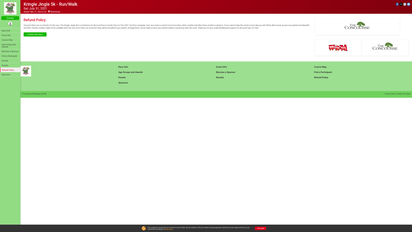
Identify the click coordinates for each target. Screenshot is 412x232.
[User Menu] (10, 24)
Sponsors (6, 74)
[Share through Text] (408, 4)
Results (5, 65)
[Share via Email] (404, 4)
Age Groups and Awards (9, 45)
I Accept (260, 228)
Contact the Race (35, 34)
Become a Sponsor (10, 51)
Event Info (6, 35)
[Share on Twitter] (401, 4)
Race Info (6, 31)
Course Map (7, 40)
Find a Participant (9, 56)
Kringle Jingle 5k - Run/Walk (50, 4)
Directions (55, 11)
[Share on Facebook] (397, 4)
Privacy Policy (390, 94)
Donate (10, 18)
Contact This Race (403, 94)
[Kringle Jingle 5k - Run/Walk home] (10, 8)
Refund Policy (8, 70)
